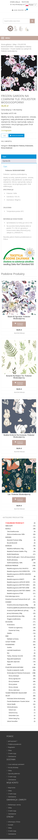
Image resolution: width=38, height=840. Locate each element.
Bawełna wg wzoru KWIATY (15, 579)
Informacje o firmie (14, 822)
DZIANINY (8, 602)
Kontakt (10, 825)
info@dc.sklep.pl (15, 2)
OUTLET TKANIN (10, 642)
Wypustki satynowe (13, 662)
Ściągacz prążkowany (14, 619)
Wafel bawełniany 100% (14, 563)
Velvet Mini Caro (14, 715)
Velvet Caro (12, 710)
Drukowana (11, 625)
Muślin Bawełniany (13, 554)
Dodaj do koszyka (17, 135)
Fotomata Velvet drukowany (16, 698)
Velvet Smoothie (12, 721)
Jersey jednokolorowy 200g (15, 616)
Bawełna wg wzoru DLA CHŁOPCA (17, 568)
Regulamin (11, 747)
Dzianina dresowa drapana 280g (17, 605)
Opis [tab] (4, 156)
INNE (6, 636)
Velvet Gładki (11, 704)
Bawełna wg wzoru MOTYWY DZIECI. (18, 585)
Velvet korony (13, 713)
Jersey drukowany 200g (14, 613)
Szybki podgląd (20, 333)
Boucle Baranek (12, 543)
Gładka (9, 633)
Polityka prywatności (14, 744)
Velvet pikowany (12, 707)
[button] (33, 59)
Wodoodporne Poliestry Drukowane (20, 146)
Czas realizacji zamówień (16, 764)
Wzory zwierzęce (14, 690)
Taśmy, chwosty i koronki (15, 656)
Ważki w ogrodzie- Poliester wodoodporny (19, 318)
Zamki (9, 664)
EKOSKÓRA (9, 622)
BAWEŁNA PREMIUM (11, 565)
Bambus (8, 529)
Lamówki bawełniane (14, 650)
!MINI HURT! (9, 526)
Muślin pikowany (12, 560)
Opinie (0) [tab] (6, 161)
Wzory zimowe (13, 687)
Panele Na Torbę (14, 630)
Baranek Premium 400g (14, 540)
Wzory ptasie (13, 684)
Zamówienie (12, 756)
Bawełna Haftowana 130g (15, 548)
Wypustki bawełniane (14, 659)
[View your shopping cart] (25, 10)
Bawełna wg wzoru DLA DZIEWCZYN (18, 571)
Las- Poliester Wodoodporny (19, 494)
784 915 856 (25, 2)
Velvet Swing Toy (14, 718)
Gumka (9, 647)
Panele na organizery (15, 627)
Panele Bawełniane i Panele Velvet (18, 701)
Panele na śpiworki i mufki (15, 670)
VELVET (7, 696)
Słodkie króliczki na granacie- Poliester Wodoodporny (19, 436)
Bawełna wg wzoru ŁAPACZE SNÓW (18, 582)
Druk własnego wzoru (12, 596)
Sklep (14, 44)
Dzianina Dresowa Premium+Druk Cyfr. (17, 599)
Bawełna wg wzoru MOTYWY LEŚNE (18, 588)
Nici (8, 653)
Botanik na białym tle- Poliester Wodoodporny (19, 377)
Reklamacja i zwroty (14, 805)
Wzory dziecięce (14, 676)
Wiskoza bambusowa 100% (16, 534)
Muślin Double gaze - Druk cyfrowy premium (21, 557)
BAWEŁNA (8, 546)
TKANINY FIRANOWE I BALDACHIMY (16, 693)
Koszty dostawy (13, 767)
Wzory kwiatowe (6, 148)
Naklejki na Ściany (13, 639)
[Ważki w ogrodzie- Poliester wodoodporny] (19, 298)
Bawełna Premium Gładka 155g (17, 551)
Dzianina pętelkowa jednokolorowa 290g (20, 608)
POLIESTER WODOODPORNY (14, 667)
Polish (30, 5)
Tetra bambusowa (13, 531)
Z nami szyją (12, 753)
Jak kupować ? (12, 741)
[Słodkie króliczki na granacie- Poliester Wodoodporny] (19, 416)
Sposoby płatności (14, 773)
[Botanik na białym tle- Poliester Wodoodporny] (19, 357)
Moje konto (11, 788)
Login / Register (18, 10)
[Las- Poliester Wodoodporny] (19, 476)
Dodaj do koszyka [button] (20, 324)
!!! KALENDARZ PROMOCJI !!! (14, 523)
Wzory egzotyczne (14, 679)
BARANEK (8, 537)
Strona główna (6, 44)
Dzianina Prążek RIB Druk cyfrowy (17, 610)
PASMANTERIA (9, 644)
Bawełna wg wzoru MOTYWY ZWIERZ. (19, 590)
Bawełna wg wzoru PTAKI (15, 593)
